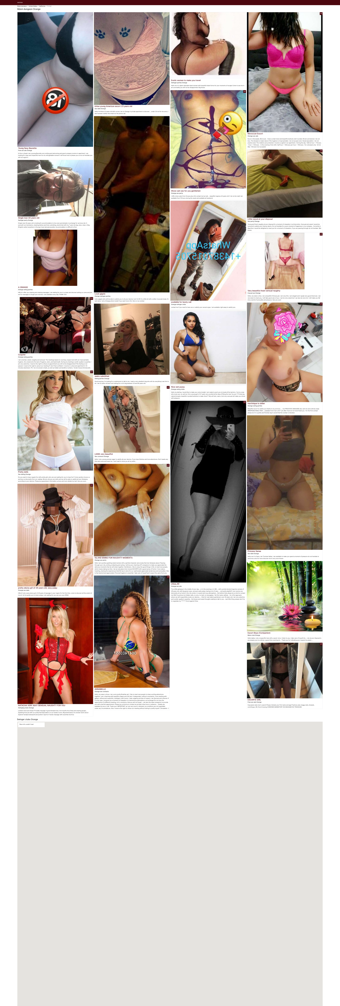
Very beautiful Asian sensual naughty (264, 291)
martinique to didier (256, 403)
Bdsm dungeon (22, 6)
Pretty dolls (23, 472)
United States (33, 6)
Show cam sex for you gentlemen (186, 191)
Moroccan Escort (255, 134)
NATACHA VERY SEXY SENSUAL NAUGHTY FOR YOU (41, 705)
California (42, 6)
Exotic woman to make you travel (186, 80)
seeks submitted (102, 376)
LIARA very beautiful (104, 454)
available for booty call (181, 302)
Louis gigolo (100, 294)
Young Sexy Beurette (27, 148)
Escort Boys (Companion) (259, 633)
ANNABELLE (100, 689)
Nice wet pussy (178, 387)
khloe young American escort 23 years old (113, 106)
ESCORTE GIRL (254, 700)
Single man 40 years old (28, 218)
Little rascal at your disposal (260, 219)
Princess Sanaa (254, 551)
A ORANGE (23, 287)
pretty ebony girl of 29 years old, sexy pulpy (37, 588)
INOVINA (20, 2)
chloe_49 (175, 584)
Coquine (21, 355)
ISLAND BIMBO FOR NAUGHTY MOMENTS (113, 558)
